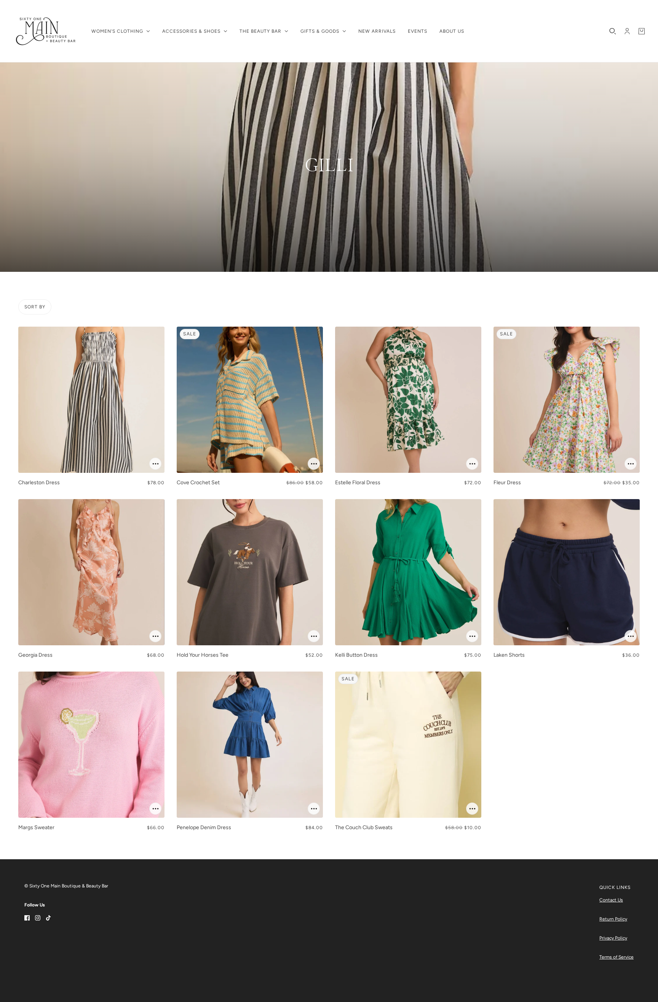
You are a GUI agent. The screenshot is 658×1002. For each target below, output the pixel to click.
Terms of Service (616, 957)
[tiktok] (48, 917)
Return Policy (613, 919)
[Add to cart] (155, 464)
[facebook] (27, 917)
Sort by (34, 307)
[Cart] (641, 31)
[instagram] (37, 917)
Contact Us (611, 900)
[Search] (612, 31)
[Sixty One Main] (45, 31)
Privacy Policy (613, 938)
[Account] (627, 31)
